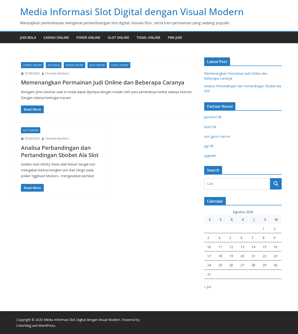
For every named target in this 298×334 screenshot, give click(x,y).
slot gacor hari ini (217, 136)
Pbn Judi (175, 37)
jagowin (210, 155)
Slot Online (118, 37)
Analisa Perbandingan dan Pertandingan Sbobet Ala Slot (59, 151)
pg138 (208, 146)
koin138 (210, 127)
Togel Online (148, 37)
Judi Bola (28, 37)
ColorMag (23, 325)
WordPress (47, 325)
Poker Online (88, 37)
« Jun (207, 287)
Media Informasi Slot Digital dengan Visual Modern (132, 11)
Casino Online (56, 37)
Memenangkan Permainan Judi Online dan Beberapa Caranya (102, 82)
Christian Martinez (57, 73)
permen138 (212, 117)
